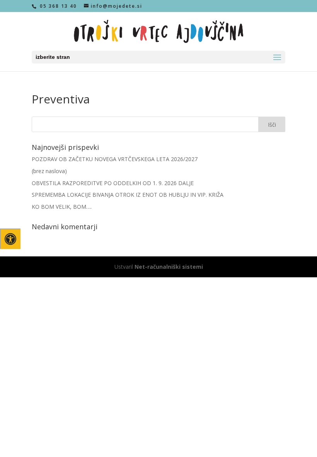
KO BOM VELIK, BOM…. (62, 206)
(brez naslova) (49, 171)
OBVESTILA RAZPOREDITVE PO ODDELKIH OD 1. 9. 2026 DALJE (113, 183)
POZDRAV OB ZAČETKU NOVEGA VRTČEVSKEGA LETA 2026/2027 (115, 159)
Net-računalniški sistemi (169, 266)
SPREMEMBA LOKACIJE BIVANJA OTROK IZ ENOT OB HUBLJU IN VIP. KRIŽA (127, 194)
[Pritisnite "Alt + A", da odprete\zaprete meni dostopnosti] (10, 238)
